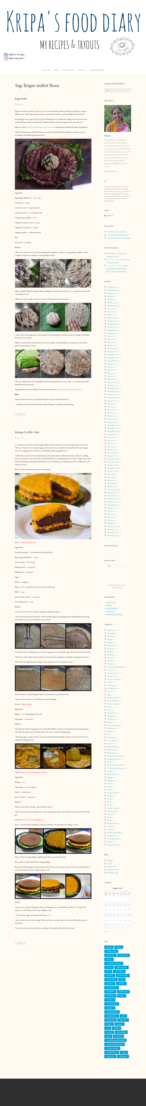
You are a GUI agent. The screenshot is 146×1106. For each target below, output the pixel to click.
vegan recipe (110, 1056)
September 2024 (113, 290)
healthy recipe (123, 992)
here (49, 915)
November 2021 (113, 358)
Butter (109, 658)
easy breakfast (119, 971)
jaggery (121, 996)
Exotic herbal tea (113, 701)
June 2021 (111, 370)
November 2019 (113, 428)
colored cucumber (113, 679)
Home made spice (113, 725)
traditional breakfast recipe (114, 1044)
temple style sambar (114, 832)
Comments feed (113, 870)
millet (109, 762)
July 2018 (110, 474)
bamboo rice (111, 645)
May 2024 (110, 296)
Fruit (109, 710)
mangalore (110, 1008)
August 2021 (112, 364)
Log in (109, 863)
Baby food (111, 636)
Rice (108, 802)
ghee (122, 980)
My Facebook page (111, 546)
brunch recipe (123, 955)
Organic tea (111, 780)
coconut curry (112, 673)
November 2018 (113, 462)
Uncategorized (112, 839)
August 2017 (112, 508)
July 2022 (110, 336)
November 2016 (113, 535)
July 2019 (110, 437)
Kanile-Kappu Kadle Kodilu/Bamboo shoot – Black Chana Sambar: (117, 269)
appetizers (111, 630)
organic (110, 777)
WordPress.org (112, 873)
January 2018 (112, 493)
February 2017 (112, 526)
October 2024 (112, 287)
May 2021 (110, 373)
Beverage (110, 649)
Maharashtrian (112, 747)
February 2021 (112, 382)
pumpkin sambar (113, 793)
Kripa (107, 135)
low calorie (110, 1000)
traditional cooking (112, 1048)
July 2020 (110, 404)
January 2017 (112, 529)
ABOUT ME (46, 70)
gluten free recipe (112, 988)
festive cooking (111, 980)
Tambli (110, 826)
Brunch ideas (110, 955)
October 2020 (112, 394)
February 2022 (112, 348)
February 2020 (112, 419)
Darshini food (112, 688)
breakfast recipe (111, 951)
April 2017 (111, 520)
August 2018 (112, 471)
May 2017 (110, 517)
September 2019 (113, 431)
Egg (108, 695)
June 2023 (111, 309)
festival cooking (122, 975)
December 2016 (112, 532)
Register (110, 860)
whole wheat (123, 1056)
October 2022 (112, 327)
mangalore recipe (112, 1016)
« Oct (105, 931)
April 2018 (111, 483)
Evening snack (112, 698)
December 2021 (112, 355)
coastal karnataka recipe (115, 667)
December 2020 (112, 388)
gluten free (110, 984)
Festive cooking (112, 704)
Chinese (110, 661)
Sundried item (112, 823)
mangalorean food (113, 759)
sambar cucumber (113, 808)
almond (109, 947)
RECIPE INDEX (68, 70)
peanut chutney (61, 389)
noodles (110, 771)
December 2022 (112, 324)
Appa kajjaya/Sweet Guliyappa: (119, 238)
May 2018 (110, 480)
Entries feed (111, 867)
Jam (108, 734)
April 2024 (111, 299)
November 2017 (113, 499)
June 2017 (111, 514)
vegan (109, 842)
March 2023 (111, 315)
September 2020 (113, 398)
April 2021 (111, 376)
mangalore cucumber (114, 756)
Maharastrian (112, 750)
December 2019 (112, 425)
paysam (110, 787)
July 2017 (110, 511)
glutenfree (121, 984)
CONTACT (82, 70)
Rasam (109, 799)
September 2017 (113, 505)
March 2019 (111, 450)
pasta (109, 783)
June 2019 (111, 440)
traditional (111, 836)
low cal (109, 744)
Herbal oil (111, 716)
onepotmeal (123, 1020)
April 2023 (111, 312)
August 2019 (112, 434)
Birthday (110, 652)
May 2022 (110, 342)
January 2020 (112, 422)
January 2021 (112, 385)
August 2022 (112, 333)
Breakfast (110, 655)
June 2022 (111, 339)
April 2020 (111, 413)
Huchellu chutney (75, 389)
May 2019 (110, 443)
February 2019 (112, 453)
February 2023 (112, 318)
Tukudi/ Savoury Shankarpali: (118, 235)
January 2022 (112, 352)
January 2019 (112, 456)
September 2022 (113, 330)
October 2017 (112, 502)
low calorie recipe (112, 1004)
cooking (110, 685)
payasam (119, 1024)
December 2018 (112, 459)
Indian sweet (111, 728)
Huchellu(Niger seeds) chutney (42, 127)
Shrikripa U (111, 253)
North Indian (112, 774)
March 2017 (111, 523)
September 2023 (113, 305)
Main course (111, 753)
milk (123, 1016)
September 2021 (113, 361)
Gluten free (111, 713)
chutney (110, 664)
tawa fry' (110, 829)
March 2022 (111, 345)
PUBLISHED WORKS (97, 70)
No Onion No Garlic (114, 765)
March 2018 (111, 486)
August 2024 (112, 293)
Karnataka (111, 737)
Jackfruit (110, 731)
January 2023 (112, 321)
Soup (109, 817)
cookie (109, 682)
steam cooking (121, 1032)
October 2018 (112, 465)
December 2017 (112, 496)
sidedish (116, 1028)
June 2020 (111, 407)
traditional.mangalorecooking (115, 1040)
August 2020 (112, 401)
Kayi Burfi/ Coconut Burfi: (117, 232)
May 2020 (110, 410)
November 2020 (113, 391)
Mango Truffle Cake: (27, 432)
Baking (109, 639)
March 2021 (111, 379)
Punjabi (110, 796)
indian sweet (110, 996)
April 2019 (111, 447)
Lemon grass (111, 741)
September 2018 (113, 468)
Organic (109, 1024)
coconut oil (111, 676)
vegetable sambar (113, 845)
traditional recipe (112, 1052)
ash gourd (110, 633)
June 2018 (111, 477)
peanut (27, 127)
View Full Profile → (111, 171)
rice (108, 1028)
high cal (110, 722)
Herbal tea (111, 719)
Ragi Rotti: (21, 98)
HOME (56, 70)
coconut (110, 670)
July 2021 (110, 367)
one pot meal (110, 1020)
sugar (109, 820)
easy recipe (110, 975)
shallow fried (112, 811)
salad (109, 805)
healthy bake (110, 992)
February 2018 (112, 490)
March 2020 (111, 416)
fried (109, 707)
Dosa (109, 692)
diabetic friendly (121, 967)
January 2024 (112, 303)
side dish (110, 814)
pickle (109, 790)
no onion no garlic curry (115, 768)
